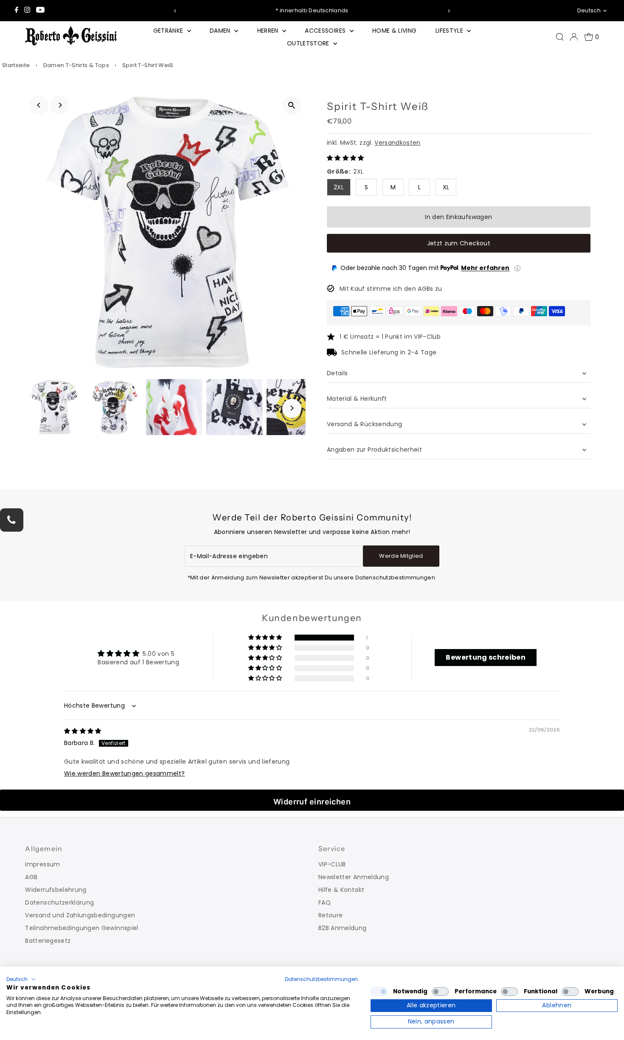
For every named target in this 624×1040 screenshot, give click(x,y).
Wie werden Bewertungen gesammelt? (124, 773)
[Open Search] (560, 37)
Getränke (169, 30)
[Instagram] (27, 10)
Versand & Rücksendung (364, 424)
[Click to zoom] (291, 105)
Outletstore (309, 43)
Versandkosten (397, 142)
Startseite (16, 65)
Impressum (42, 864)
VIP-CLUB (332, 864)
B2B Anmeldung (342, 928)
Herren (268, 30)
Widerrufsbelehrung (55, 889)
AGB (31, 877)
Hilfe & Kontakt (341, 889)
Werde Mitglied (401, 556)
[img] (82, 731)
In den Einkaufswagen (458, 217)
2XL (339, 187)
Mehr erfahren (485, 268)
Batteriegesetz (47, 940)
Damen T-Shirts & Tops (76, 65)
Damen (221, 30)
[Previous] (175, 10)
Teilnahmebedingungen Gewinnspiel (81, 928)
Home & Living (394, 30)
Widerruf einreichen (312, 801)
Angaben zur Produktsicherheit (375, 449)
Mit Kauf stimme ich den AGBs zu (391, 288)
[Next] (448, 10)
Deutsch (589, 10)
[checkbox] (379, 991)
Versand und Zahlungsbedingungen (80, 915)
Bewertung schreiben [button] (486, 657)
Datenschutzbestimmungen (321, 979)
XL (446, 187)
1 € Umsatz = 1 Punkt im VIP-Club (390, 336)
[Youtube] (40, 10)
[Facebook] (16, 10)
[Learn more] (517, 268)
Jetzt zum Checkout (458, 243)
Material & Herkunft (357, 398)
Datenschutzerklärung (59, 902)
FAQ (324, 902)
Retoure (330, 915)
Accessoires (326, 30)
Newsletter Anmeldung (353, 877)
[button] (345, 158)
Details (337, 373)
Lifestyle (450, 30)
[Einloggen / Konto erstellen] (574, 37)
